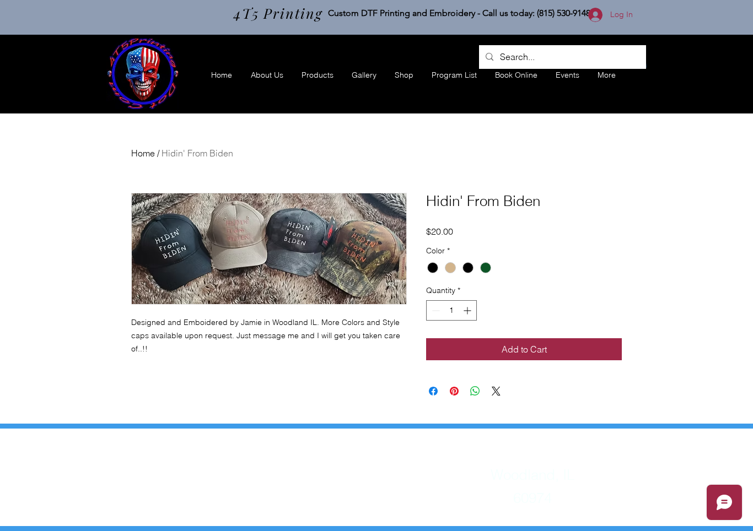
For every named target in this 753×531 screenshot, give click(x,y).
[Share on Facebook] (433, 391)
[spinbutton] (451, 310)
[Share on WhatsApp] (475, 391)
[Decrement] (435, 310)
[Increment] (468, 310)
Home (143, 153)
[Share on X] (496, 391)
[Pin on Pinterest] (454, 391)
